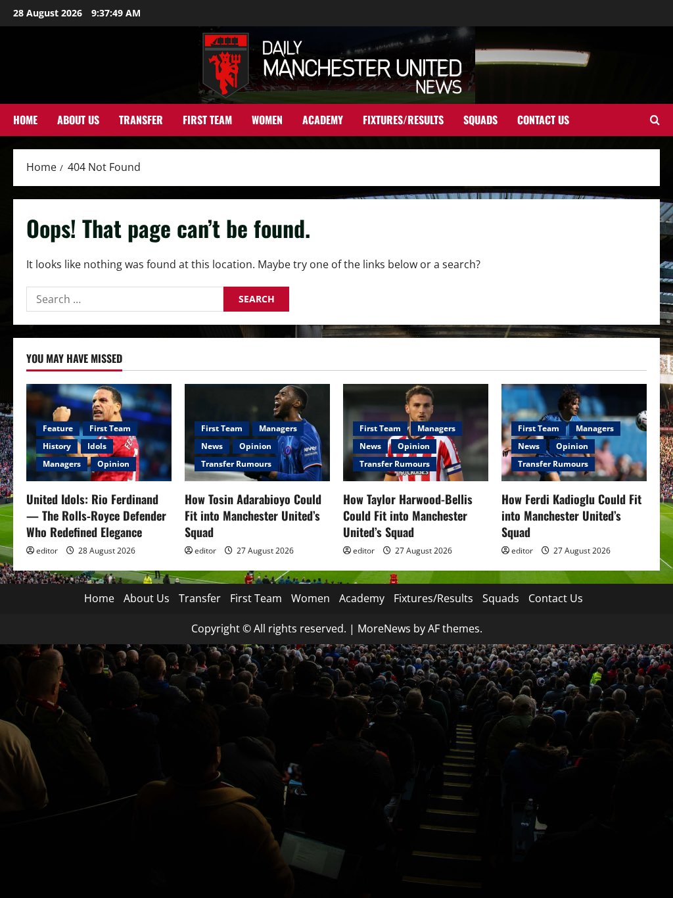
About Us (78, 120)
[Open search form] (655, 120)
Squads (480, 120)
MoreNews (384, 628)
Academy (322, 120)
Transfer (141, 120)
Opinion (113, 463)
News (212, 446)
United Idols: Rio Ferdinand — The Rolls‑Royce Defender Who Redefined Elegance (96, 515)
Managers (62, 463)
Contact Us (543, 120)
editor (47, 550)
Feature (58, 428)
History (57, 446)
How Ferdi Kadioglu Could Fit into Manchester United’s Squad (571, 515)
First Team (207, 120)
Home (25, 120)
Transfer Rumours (236, 463)
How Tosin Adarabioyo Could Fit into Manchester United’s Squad (253, 515)
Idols (96, 446)
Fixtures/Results (403, 120)
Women (267, 120)
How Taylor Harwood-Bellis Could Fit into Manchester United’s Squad (408, 515)
